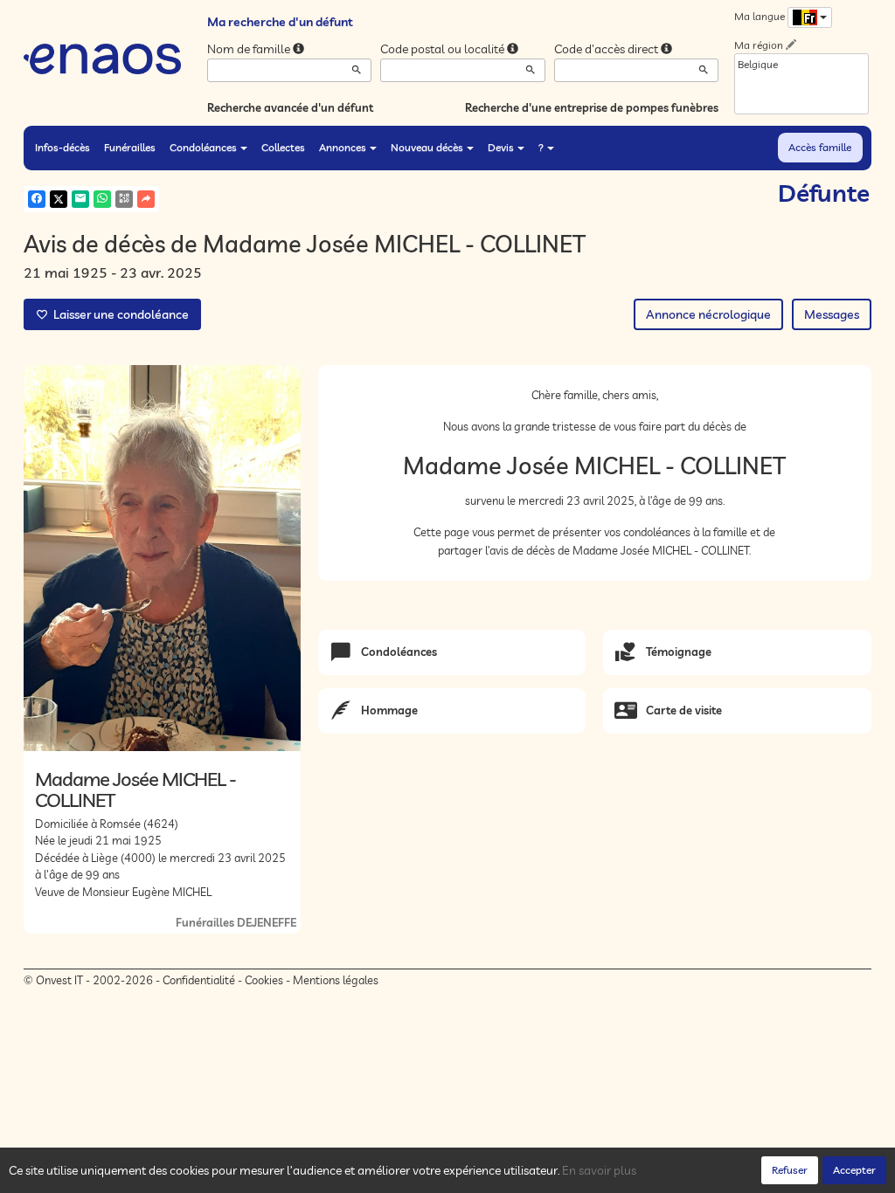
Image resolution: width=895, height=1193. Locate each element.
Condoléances (203, 147)
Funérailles (130, 147)
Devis (501, 147)
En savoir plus (599, 1170)
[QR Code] (124, 199)
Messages (831, 314)
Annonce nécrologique (708, 314)
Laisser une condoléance (118, 314)
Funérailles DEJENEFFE (236, 922)
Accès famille (819, 147)
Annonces (342, 147)
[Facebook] (36, 199)
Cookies (264, 980)
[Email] (80, 199)
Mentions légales (335, 980)
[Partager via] (146, 199)
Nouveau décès (427, 147)
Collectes (283, 147)
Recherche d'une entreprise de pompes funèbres (591, 107)
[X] (58, 199)
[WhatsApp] (102, 199)
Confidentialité (199, 980)
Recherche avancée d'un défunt (290, 107)
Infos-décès (62, 147)
